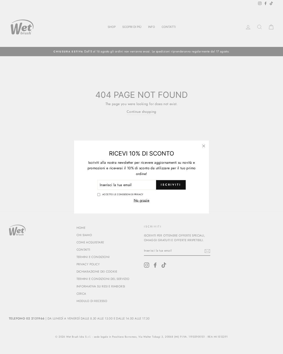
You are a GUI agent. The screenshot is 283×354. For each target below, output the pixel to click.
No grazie (141, 200)
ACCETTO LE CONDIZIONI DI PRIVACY (122, 194)
